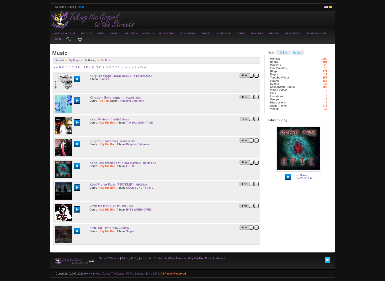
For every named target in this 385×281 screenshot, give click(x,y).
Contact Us (160, 258)
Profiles (86, 33)
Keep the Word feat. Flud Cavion (115, 163)
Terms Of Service (109, 258)
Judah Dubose (120, 119)
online (284, 52)
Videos (114, 33)
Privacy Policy (129, 258)
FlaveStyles (133, 97)
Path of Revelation (117, 228)
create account (316, 33)
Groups (206, 33)
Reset (143, 67)
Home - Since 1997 (64, 33)
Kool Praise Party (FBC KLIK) (111, 184)
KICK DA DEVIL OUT (105, 206)
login (57, 39)
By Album (106, 60)
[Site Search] (68, 39)
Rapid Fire (149, 163)
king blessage (142, 76)
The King (274, 33)
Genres (297, 52)
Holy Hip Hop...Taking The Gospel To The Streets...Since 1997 (121, 273)
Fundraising (292, 33)
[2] (93, 82)
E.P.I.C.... (302, 175)
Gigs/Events (167, 33)
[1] (91, 82)
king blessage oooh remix (110, 76)
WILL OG (127, 206)
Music (100, 33)
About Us (148, 33)
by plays (74, 60)
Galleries (130, 33)
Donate (241, 33)
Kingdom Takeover (104, 141)
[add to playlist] (256, 75)
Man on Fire (127, 141)
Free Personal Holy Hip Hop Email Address (196, 258)
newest (59, 60)
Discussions (223, 33)
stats (271, 52)
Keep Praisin (99, 119)
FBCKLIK (141, 184)
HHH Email (257, 33)
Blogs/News (187, 33)
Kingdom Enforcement (107, 97)
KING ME (96, 228)
